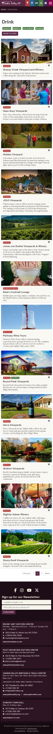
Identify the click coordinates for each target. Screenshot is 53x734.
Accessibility (19, 731)
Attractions (12, 9)
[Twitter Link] (37, 590)
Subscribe (8, 612)
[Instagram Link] (22, 590)
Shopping (39, 28)
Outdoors (6, 28)
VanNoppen (32, 728)
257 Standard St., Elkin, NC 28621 (19, 685)
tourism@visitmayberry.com (17, 638)
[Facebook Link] (15, 590)
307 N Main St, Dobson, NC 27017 (19, 709)
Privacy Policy (33, 731)
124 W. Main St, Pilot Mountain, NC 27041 (22, 656)
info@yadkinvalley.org (14, 691)
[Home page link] (12, 3)
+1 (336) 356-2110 (12, 711)
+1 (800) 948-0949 (13, 635)
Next (47, 573)
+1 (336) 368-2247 (13, 659)
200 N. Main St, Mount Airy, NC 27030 (21, 633)
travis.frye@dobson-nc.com (17, 714)
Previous (27, 573)
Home (3, 9)
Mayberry (16, 28)
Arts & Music (28, 28)
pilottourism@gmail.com (15, 661)
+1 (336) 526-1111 (12, 688)
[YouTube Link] (29, 590)
